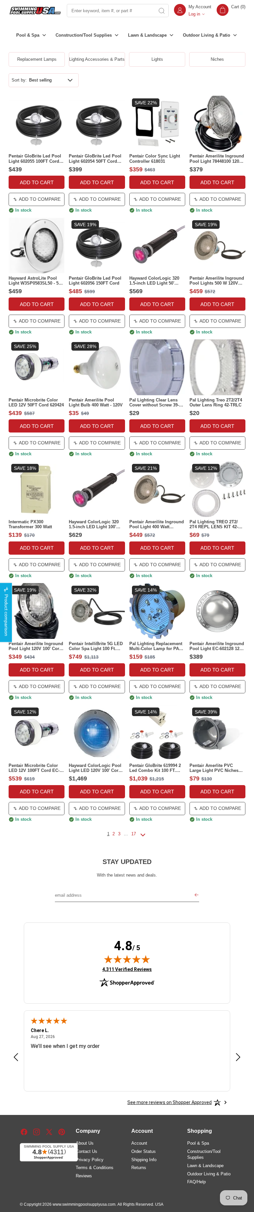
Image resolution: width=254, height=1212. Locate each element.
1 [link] (108, 833)
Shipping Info (143, 1159)
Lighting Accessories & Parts (97, 59)
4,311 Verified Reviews (127, 969)
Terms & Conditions (94, 1167)
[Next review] (238, 1057)
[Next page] (143, 837)
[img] (127, 959)
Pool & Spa (198, 1143)
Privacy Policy (90, 1159)
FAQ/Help (196, 1181)
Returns (138, 1167)
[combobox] (110, 10)
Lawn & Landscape (205, 1165)
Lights (157, 59)
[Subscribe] (196, 895)
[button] (231, 10)
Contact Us (86, 1151)
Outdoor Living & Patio (209, 1173)
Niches (217, 59)
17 (133, 833)
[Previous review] (16, 1057)
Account (139, 1143)
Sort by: (19, 80)
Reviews (84, 1175)
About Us (85, 1143)
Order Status (143, 1151)
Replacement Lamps (37, 59)
